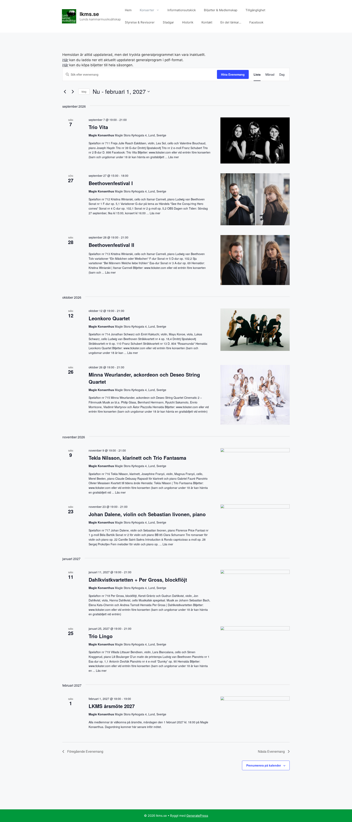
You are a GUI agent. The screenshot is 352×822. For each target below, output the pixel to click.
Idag (83, 91)
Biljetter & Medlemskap (220, 10)
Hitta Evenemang (233, 74)
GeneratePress (197, 816)
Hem (128, 10)
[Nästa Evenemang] (72, 91)
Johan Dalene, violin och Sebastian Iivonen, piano (147, 514)
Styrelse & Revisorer (140, 22)
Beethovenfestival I (111, 183)
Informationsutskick (181, 10)
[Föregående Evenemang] (64, 91)
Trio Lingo (101, 636)
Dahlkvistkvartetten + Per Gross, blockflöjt (138, 579)
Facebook (256, 22)
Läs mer (173, 157)
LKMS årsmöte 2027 (112, 706)
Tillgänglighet (255, 10)
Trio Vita (98, 127)
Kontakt (206, 22)
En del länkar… (230, 22)
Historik (187, 22)
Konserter (147, 10)
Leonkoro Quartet (109, 318)
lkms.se (89, 14)
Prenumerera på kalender (263, 765)
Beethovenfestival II (111, 244)
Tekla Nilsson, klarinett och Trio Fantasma (137, 457)
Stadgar (168, 22)
